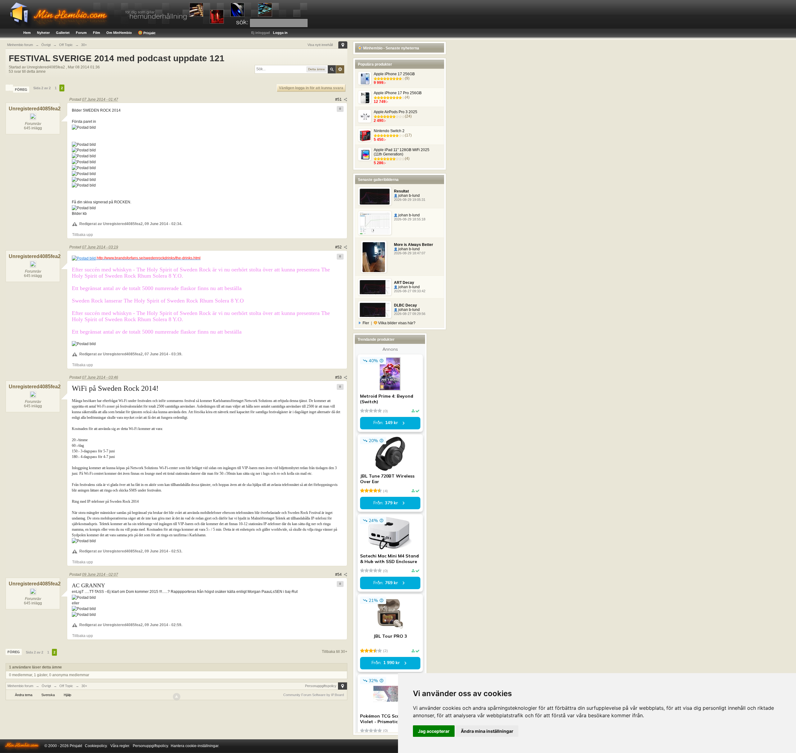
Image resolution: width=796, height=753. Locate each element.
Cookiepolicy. (96, 746)
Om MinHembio (119, 33)
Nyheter (43, 33)
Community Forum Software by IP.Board (313, 695)
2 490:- (380, 120)
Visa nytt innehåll (320, 45)
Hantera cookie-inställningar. (195, 746)
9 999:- (380, 83)
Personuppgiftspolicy (320, 686)
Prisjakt (148, 33)
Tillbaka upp (82, 235)
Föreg (21, 89)
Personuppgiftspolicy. (151, 746)
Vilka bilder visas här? (396, 323)
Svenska (48, 695)
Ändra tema (23, 695)
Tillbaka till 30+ (334, 651)
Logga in (280, 33)
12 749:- (381, 101)
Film (96, 33)
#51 (339, 99)
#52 (339, 247)
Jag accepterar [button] (434, 731)
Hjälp (67, 695)
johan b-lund (408, 195)
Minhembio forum (20, 686)
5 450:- (380, 139)
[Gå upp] (176, 696)
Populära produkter (375, 64)
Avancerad (340, 69)
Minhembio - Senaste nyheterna (390, 48)
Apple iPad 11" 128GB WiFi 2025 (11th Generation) (401, 152)
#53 (339, 377)
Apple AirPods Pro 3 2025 (395, 112)
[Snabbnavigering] (342, 45)
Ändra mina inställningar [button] (487, 731)
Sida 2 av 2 (42, 88)
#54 (339, 574)
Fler (366, 323)
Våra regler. (120, 746)
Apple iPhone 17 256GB (394, 74)
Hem (27, 33)
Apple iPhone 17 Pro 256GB (398, 93)
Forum (81, 33)
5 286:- (380, 163)
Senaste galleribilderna (378, 180)
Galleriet (63, 33)
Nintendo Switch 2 (389, 131)
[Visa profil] (7, 88)
